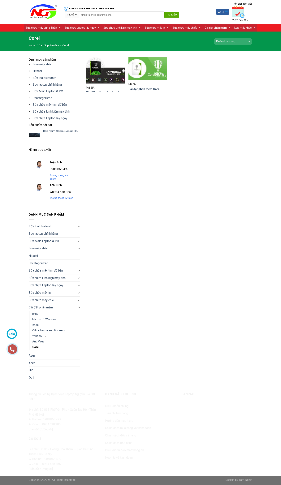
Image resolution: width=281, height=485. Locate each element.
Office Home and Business (48, 330)
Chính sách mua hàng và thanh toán (128, 428)
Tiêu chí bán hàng (116, 413)
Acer (32, 363)
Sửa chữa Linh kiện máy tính (120, 27)
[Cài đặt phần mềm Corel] (147, 68)
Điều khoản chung (116, 406)
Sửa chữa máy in (155, 27)
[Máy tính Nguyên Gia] (43, 12)
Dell (31, 378)
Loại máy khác (243, 27)
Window (37, 336)
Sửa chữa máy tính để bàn (41, 27)
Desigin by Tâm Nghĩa (239, 480)
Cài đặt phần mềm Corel (144, 89)
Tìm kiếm (171, 14)
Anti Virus (38, 341)
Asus (32, 355)
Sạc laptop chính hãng (47, 84)
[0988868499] (14, 351)
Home (32, 45)
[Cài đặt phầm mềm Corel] (105, 70)
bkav (35, 313)
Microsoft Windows (44, 319)
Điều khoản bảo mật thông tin (124, 450)
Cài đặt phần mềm (216, 27)
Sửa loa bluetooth (44, 78)
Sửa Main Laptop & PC (48, 91)
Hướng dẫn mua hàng (119, 421)
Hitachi (37, 71)
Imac (35, 325)
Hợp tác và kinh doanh (119, 457)
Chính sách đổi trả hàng (120, 435)
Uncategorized (42, 98)
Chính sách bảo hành (118, 443)
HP (31, 370)
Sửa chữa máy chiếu (185, 27)
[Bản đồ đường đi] (41, 429)
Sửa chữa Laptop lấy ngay (80, 27)
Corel (36, 347)
